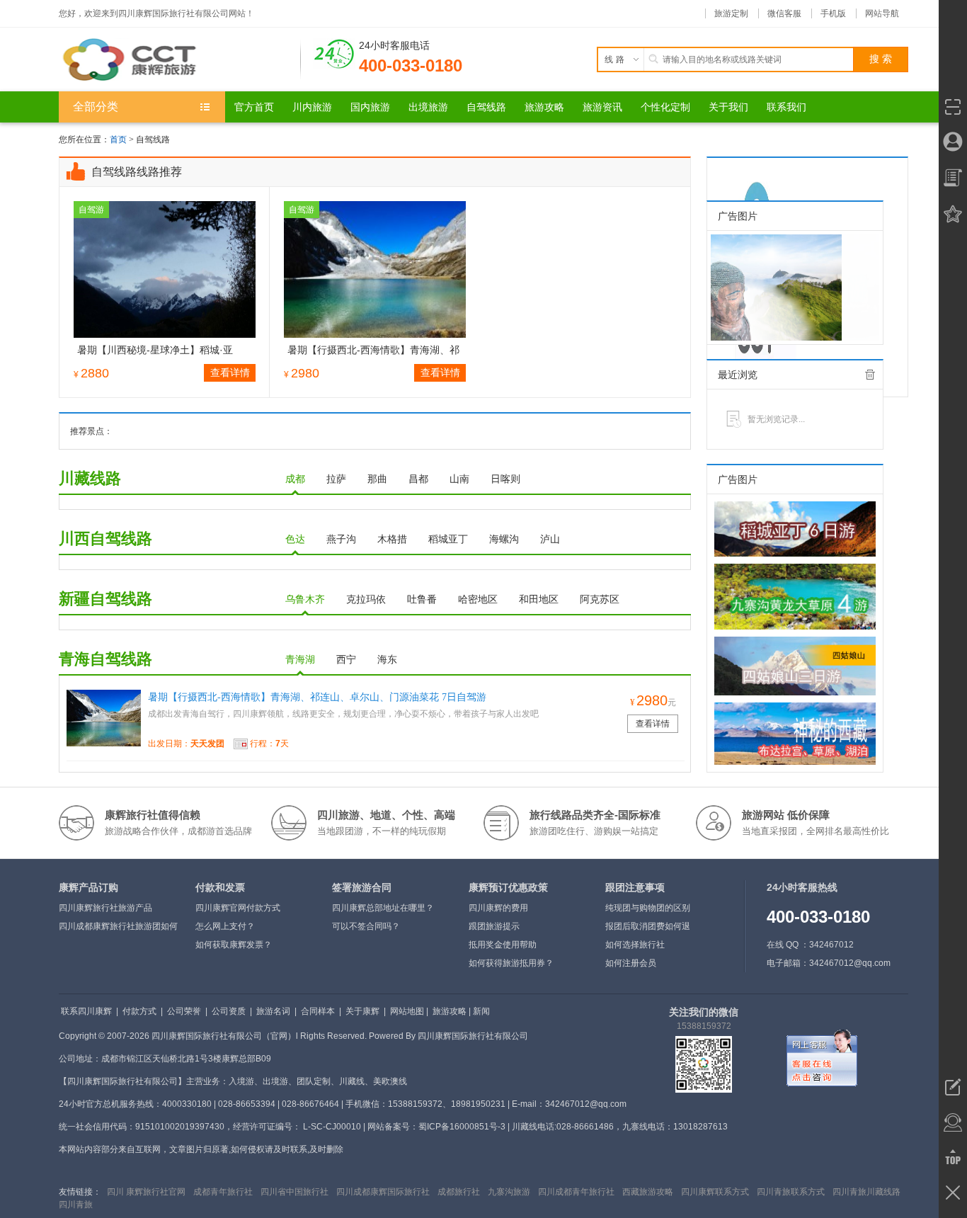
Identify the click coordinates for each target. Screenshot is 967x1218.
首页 (118, 139)
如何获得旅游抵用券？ (511, 963)
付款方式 (139, 1011)
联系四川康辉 (86, 1011)
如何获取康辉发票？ (233, 945)
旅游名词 (273, 1011)
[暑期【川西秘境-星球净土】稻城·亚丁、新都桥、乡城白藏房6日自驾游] (165, 269)
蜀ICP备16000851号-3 (461, 1127)
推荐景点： (91, 431)
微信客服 (784, 13)
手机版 (833, 13)
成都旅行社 (458, 1192)
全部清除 (870, 374)
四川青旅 (76, 1205)
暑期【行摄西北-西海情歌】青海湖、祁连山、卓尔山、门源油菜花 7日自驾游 (317, 697)
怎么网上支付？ (225, 926)
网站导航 (882, 13)
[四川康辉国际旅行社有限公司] (180, 59)
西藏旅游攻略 (647, 1192)
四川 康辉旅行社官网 (146, 1192)
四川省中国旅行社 (294, 1192)
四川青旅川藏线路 (866, 1192)
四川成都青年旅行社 (576, 1192)
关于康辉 (362, 1011)
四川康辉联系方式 (715, 1192)
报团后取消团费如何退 (647, 926)
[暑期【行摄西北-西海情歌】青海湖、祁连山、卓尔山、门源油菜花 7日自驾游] (375, 269)
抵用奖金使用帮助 (503, 945)
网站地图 (407, 1011)
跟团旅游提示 (494, 926)
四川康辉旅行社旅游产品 (105, 908)
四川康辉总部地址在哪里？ (383, 908)
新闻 (481, 1011)
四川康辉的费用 (498, 908)
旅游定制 (731, 13)
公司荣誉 (184, 1011)
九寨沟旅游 (509, 1192)
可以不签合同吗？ (366, 926)
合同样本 (318, 1011)
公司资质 (229, 1011)
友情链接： (80, 1192)
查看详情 (230, 372)
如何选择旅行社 (635, 945)
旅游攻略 (450, 1011)
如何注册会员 (630, 963)
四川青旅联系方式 (791, 1192)
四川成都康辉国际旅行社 (383, 1192)
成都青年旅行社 (223, 1192)
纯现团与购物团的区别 (647, 908)
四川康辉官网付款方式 (237, 908)
